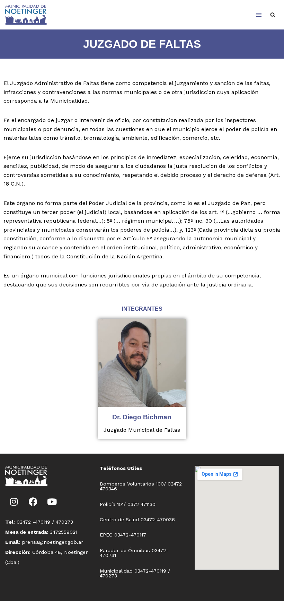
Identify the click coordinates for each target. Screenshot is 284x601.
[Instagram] (14, 501)
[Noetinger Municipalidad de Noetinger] (26, 15)
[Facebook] (33, 501)
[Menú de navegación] (259, 14)
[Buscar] (272, 14)
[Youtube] (52, 501)
